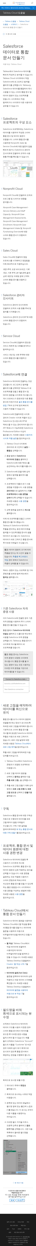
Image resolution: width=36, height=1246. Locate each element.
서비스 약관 (21, 1222)
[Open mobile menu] (4, 2)
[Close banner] (34, 7)
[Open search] (32, 3)
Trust (13, 1229)
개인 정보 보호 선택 (19, 1232)
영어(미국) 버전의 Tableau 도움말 (22, 8)
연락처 (19, 1229)
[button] (4, 34)
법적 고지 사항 (11, 1222)
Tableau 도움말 (10, 21)
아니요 (19, 1200)
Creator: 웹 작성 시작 (16, 964)
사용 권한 (22, 501)
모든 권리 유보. (26, 1236)
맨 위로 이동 (18, 1183)
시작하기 (14, 24)
